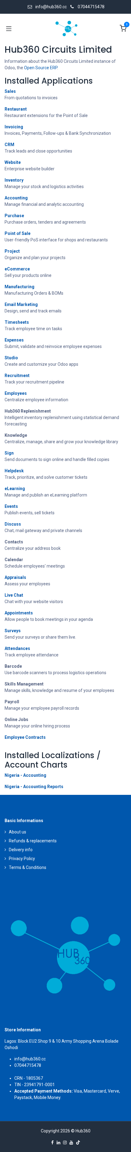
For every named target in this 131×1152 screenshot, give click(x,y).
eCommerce (17, 268)
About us (17, 831)
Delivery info (21, 849)
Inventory (14, 180)
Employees (16, 393)
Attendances (17, 648)
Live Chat (14, 595)
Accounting (16, 197)
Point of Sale (17, 233)
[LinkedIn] (58, 1142)
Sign (9, 453)
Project (12, 251)
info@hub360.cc (30, 1058)
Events (11, 506)
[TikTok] (78, 1142)
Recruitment (17, 375)
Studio (11, 357)
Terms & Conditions (27, 867)
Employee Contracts (25, 737)
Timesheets (17, 322)
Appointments (19, 612)
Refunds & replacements (33, 840)
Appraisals (15, 577)
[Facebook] (52, 1142)
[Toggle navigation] (9, 28)
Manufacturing (19, 286)
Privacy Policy (22, 858)
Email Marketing (21, 304)
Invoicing (14, 126)
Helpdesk (14, 470)
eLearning (15, 488)
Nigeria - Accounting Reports (34, 786)
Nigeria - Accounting (25, 775)
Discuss (13, 524)
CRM (9, 144)
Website (13, 162)
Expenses (14, 340)
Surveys (13, 630)
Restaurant (16, 109)
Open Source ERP (40, 67)
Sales (10, 91)
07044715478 (91, 6)
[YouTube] (71, 1142)
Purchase (14, 215)
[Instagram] (65, 1142)
